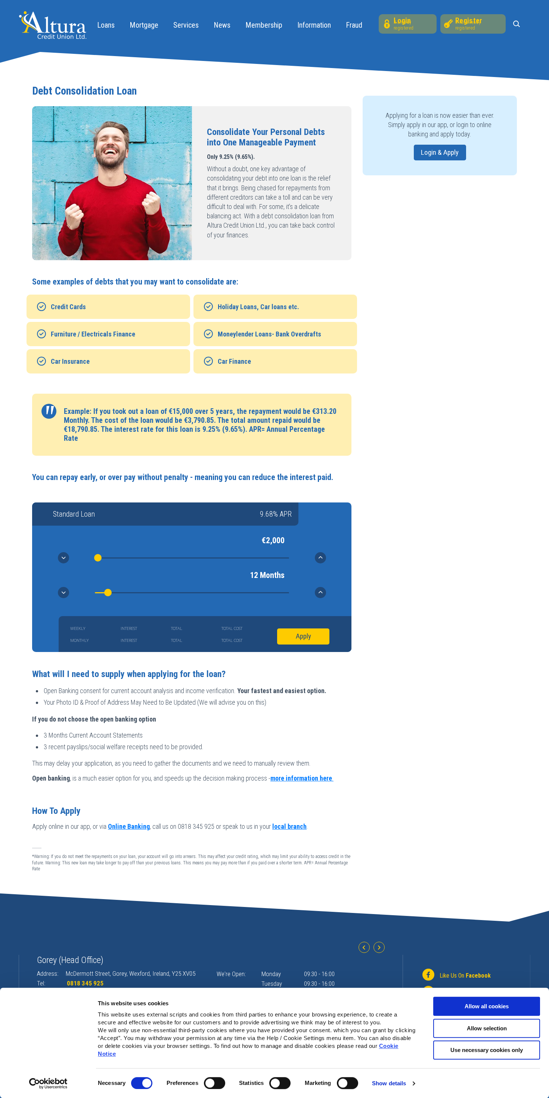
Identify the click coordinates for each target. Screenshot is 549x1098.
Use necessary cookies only (486, 1050)
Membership (263, 25)
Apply (303, 636)
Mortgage (144, 25)
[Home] (52, 24)
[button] (518, 24)
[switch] (214, 1083)
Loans (106, 25)
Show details (389, 1083)
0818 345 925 (85, 983)
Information (314, 25)
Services (186, 25)
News (222, 25)
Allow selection (487, 1028)
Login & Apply (440, 152)
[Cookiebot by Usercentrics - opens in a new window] (48, 1083)
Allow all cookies (487, 1006)
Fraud (354, 25)
